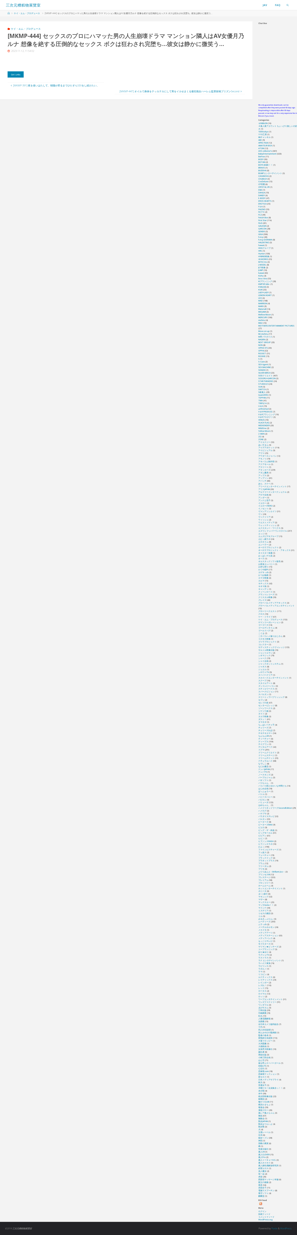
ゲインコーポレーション (269, 622)
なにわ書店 (263, 766)
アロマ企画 (263, 494)
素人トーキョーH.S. (267, 1160)
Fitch (260, 223)
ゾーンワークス (265, 708)
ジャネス (262, 666)
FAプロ (261, 212)
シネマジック (264, 655)
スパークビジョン (266, 691)
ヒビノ (261, 838)
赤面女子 (262, 1187)
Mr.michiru (263, 334)
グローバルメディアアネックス (272, 602)
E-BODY (261, 198)
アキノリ (262, 458)
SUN (260, 386)
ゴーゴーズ (263, 625)
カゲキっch (263, 572)
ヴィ (260, 514)
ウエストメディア (266, 522)
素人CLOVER (264, 1154)
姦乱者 (261, 1051)
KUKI (260, 289)
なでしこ (262, 763)
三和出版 (262, 1010)
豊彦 (260, 1185)
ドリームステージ (266, 755)
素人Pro (262, 1157)
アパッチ (262, 480)
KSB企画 (262, 286)
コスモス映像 (264, 638)
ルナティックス (265, 977)
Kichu (260, 275)
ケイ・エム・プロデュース (27, 13)
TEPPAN (262, 397)
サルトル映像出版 (266, 650)
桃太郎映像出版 (265, 1096)
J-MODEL (262, 264)
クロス (261, 614)
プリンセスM (264, 874)
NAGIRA (261, 339)
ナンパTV (262, 771)
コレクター (263, 644)
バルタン (262, 819)
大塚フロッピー (265, 1040)
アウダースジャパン (267, 455)
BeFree (261, 156)
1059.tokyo (263, 131)
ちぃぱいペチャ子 (266, 724)
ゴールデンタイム (266, 627)
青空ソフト (263, 1193)
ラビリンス (263, 966)
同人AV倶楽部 (264, 1029)
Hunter (261, 253)
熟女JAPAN (263, 1121)
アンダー (262, 497)
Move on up (263, 331)
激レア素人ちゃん (266, 1112)
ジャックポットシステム (269, 663)
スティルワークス (266, 688)
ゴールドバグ (264, 630)
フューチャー (264, 855)
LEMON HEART (265, 295)
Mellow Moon (264, 314)
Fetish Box (263, 217)
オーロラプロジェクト (268, 547)
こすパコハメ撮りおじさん (270, 636)
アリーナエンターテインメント (272, 486)
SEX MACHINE (264, 367)
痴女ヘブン (263, 1137)
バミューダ (263, 802)
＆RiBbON (262, 123)
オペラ (261, 558)
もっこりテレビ (265, 941)
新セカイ (262, 1076)
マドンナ (262, 907)
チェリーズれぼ (265, 730)
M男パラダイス (265, 336)
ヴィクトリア (264, 516)
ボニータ (262, 891)
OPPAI (261, 350)
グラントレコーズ (266, 594)
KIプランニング (265, 281)
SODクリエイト (265, 375)
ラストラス (263, 957)
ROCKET (262, 353)
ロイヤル (262, 993)
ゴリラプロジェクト (267, 641)
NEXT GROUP (264, 342)
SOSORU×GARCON (267, 378)
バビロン (262, 799)
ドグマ (261, 749)
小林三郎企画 (264, 1057)
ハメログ (262, 810)
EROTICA (262, 203)
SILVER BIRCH (264, 372)
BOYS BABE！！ (265, 164)
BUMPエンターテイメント (270, 173)
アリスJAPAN (264, 489)
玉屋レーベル (264, 1132)
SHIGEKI (262, 370)
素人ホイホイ (264, 1162)
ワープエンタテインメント (270, 999)
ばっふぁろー (264, 791)
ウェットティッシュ (267, 525)
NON (260, 345)
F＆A (260, 206)
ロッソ (261, 996)
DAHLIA (261, 192)
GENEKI (261, 231)
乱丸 (260, 1015)
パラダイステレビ (266, 816)
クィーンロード (265, 591)
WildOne (262, 428)
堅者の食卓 (263, 1035)
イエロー (262, 503)
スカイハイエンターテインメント (273, 677)
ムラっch (262, 924)
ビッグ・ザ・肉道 (266, 830)
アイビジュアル (265, 450)
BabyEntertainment (267, 153)
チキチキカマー (265, 733)
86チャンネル (264, 137)
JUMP (260, 270)
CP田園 (261, 184)
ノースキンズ (264, 774)
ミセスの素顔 (264, 913)
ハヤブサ (262, 813)
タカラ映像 (263, 716)
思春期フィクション (267, 1074)
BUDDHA (262, 170)
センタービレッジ (266, 705)
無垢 (260, 1115)
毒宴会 (261, 1107)
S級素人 (262, 392)
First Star (262, 220)
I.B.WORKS (263, 259)
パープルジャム (265, 777)
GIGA (260, 234)
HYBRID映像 (263, 256)
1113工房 (262, 134)
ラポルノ (262, 968)
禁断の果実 (263, 1143)
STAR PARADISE (265, 381)
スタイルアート (265, 683)
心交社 (261, 1068)
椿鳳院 (261, 1099)
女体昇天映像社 (265, 1049)
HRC (260, 250)
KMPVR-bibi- (264, 284)
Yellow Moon (264, 431)
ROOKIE (261, 356)
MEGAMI (262, 311)
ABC (260, 140)
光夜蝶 (261, 1021)
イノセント (263, 508)
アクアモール (264, 464)
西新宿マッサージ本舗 (268, 1179)
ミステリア (263, 910)
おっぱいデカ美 (265, 555)
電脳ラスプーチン (266, 1190)
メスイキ (262, 929)
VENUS (261, 419)
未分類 (261, 1090)
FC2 (260, 214)
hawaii (261, 245)
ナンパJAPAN (264, 769)
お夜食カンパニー (266, 564)
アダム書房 (263, 472)
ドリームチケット (266, 758)
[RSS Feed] (260, 1203)
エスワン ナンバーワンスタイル (272, 530)
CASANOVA (263, 176)
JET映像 (261, 267)
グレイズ (262, 600)
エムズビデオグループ (268, 536)
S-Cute (261, 361)
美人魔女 (262, 1171)
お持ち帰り (263, 566)
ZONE (261, 439)
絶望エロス (263, 1168)
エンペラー (263, 544)
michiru (261, 320)
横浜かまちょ (264, 1104)
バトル (261, 794)
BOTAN (261, 162)
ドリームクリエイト (267, 752)
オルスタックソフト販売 (269, 561)
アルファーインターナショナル (272, 492)
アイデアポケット (266, 447)
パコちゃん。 (264, 783)
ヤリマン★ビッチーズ (268, 946)
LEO (260, 298)
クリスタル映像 (265, 597)
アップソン (263, 478)
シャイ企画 (263, 661)
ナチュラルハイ (265, 760)
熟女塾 (261, 1126)
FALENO (261, 209)
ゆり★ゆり (263, 952)
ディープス (263, 741)
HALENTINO (263, 242)
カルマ (261, 580)
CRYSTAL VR (264, 187)
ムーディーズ (264, 921)
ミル (260, 916)
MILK (260, 323)
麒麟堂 (261, 1196)
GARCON (262, 228)
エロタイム (263, 541)
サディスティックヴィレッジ (271, 647)
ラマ (260, 971)
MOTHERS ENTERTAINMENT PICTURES (276, 325)
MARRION (262, 303)
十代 (260, 1027)
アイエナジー (264, 442)
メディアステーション (268, 935)
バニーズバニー (265, 797)
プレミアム (263, 880)
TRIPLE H (262, 403)
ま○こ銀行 (263, 893)
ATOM (261, 148)
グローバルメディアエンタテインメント (276, 605)
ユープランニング (266, 949)
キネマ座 (262, 586)
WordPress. (286, 1228)
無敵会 (261, 1118)
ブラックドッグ (265, 858)
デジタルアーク (265, 747)
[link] (287, 5)
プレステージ (264, 877)
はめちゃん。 (264, 805)
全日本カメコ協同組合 (268, 1024)
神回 (260, 1140)
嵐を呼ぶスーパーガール (269, 1063)
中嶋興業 (262, 1013)
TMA (260, 400)
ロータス (262, 990)
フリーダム (263, 866)
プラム (261, 863)
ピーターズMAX (265, 824)
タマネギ (262, 722)
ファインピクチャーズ (268, 849)
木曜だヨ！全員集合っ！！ (270, 1088)
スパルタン (263, 694)
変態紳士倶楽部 (265, 1038)
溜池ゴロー (263, 1110)
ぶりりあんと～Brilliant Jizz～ (271, 871)
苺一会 (261, 1173)
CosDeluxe (263, 181)
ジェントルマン (265, 652)
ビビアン (262, 835)
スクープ (262, 680)
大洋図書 (262, 1043)
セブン (261, 699)
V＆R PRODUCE (265, 411)
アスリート (263, 467)
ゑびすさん (263, 1007)
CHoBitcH (262, 178)
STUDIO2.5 (263, 384)
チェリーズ (263, 727)
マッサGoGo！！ (266, 905)
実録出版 (262, 1054)
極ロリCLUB (263, 1101)
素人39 (261, 1151)
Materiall (262, 309)
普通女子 (262, 1085)
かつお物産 (263, 575)
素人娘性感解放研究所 (268, 1165)
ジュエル (262, 669)
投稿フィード (264, 1214)
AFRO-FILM (263, 142)
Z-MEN (261, 433)
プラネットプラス (266, 860)
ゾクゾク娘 (263, 711)
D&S (260, 189)
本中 (260, 1093)
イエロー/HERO (265, 505)
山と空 (261, 1060)
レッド (261, 988)
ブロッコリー (264, 882)
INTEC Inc (262, 262)
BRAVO (261, 167)
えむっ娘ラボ (264, 539)
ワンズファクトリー (267, 1002)
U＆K (260, 406)
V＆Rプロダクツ (265, 417)
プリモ (261, 869)
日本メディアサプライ (268, 1079)
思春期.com (263, 1071)
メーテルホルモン (266, 927)
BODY (261, 159)
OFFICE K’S (263, 347)
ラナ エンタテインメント (269, 960)
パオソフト (263, 780)
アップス (262, 475)
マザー (261, 899)
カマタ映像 (263, 577)
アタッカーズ (264, 469)
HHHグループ (264, 248)
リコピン (262, 974)
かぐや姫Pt (263, 569)
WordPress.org (265, 1219)
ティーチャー (264, 738)
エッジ (261, 533)
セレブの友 (263, 702)
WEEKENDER (264, 425)
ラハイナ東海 (264, 963)
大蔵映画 (262, 1046)
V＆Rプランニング (266, 414)
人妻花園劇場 (264, 1018)
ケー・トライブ (265, 616)
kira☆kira (262, 278)
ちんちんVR (263, 736)
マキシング (263, 896)
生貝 (260, 1135)
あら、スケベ (264, 483)
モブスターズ (264, 943)
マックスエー (264, 902)
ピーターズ (263, 821)
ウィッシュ (263, 519)
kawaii (261, 273)
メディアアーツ (265, 932)
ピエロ (261, 827)
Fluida (274, 1228)
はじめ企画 (263, 788)
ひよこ (261, 846)
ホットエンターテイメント (270, 888)
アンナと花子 (264, 500)
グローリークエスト (267, 611)
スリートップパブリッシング (271, 697)
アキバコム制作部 (266, 461)
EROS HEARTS (264, 201)
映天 (260, 1082)
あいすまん (263, 445)
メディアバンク (265, 938)
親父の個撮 (263, 1182)
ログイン (262, 1211)
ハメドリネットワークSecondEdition (275, 808)
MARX (261, 306)
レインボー (263, 982)
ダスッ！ (262, 719)
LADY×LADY (263, 292)
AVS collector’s (265, 151)
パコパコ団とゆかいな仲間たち (272, 785)
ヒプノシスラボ (265, 844)
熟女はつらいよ (265, 1124)
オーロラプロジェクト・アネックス (274, 550)
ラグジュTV (263, 954)
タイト (261, 713)
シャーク (262, 658)
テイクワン (263, 744)
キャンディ (263, 589)
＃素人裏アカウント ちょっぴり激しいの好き (277, 127)
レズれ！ (262, 985)
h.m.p (260, 237)
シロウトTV (263, 672)
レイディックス (265, 979)
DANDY (261, 195)
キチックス (263, 583)
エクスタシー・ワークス (269, 528)
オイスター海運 (265, 553)
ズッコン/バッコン (266, 686)
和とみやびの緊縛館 (267, 1032)
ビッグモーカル (265, 832)
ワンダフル (263, 1004)
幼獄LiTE (262, 1065)
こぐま (261, 633)
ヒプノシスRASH (265, 841)
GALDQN (262, 225)
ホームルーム (264, 885)
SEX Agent (263, 364)
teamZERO (263, 395)
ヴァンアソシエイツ (267, 511)
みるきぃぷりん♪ (265, 919)
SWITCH (262, 389)
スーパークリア (265, 675)
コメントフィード (266, 1216)
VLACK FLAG (263, 422)
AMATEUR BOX (265, 145)
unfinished (263, 408)
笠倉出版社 (263, 1149)
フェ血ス (262, 852)
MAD (260, 300)
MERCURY (262, 317)
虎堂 (260, 1176)
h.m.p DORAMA (265, 239)
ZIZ (259, 436)
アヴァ (261, 453)
